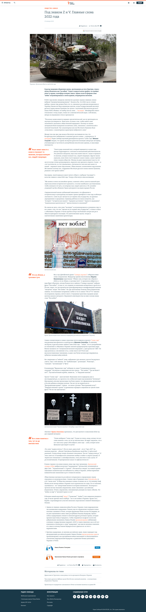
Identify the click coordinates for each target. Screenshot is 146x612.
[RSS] (98, 596)
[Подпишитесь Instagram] (94, 596)
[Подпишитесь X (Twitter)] (82, 596)
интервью (48, 138)
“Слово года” (95, 340)
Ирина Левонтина (57, 432)
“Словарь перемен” (80, 275)
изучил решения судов (89, 534)
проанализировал (82, 520)
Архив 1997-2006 (26, 602)
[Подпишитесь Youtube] (86, 596)
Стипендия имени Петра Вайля (30, 599)
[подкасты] (133, 3)
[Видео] (128, 3)
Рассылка (50, 602)
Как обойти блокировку (54, 599)
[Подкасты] (102, 596)
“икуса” (66, 496)
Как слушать (50, 596)
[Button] (83, 26)
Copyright (50, 605)
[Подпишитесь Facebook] (78, 596)
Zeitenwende (92, 479)
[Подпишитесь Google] (74, 596)
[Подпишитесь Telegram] (90, 596)
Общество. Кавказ (51, 8)
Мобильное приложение (28, 596)
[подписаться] (106, 596)
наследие (81, 110)
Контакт (23, 605)
